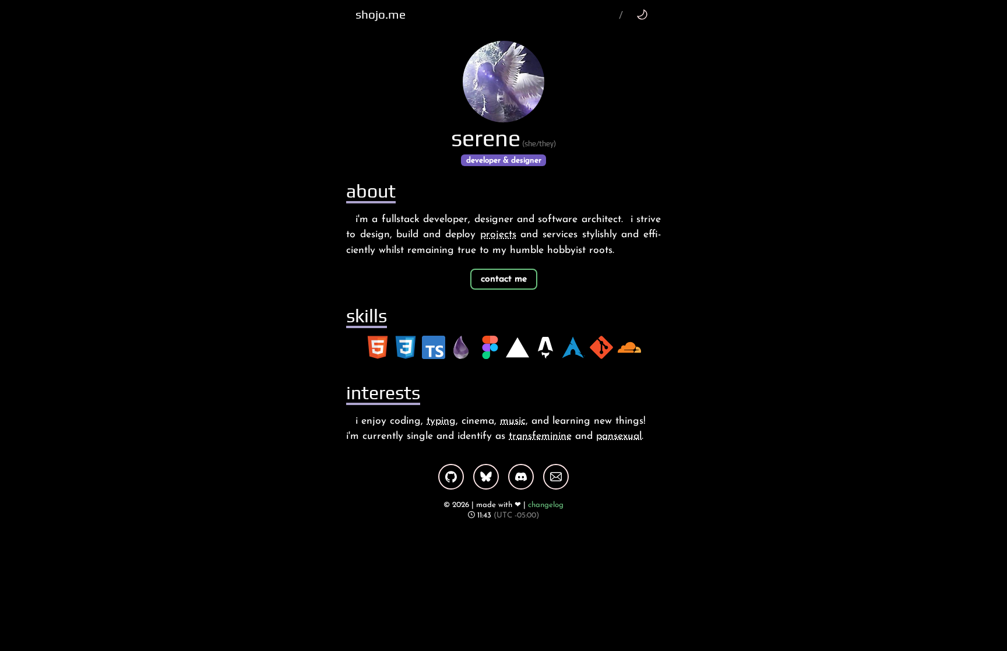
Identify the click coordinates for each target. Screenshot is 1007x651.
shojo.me (380, 15)
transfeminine (540, 436)
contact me (504, 279)
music (513, 421)
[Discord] (521, 477)
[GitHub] (451, 477)
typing (441, 421)
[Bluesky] (486, 477)
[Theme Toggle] (642, 14)
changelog (546, 505)
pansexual (619, 436)
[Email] (556, 477)
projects (498, 235)
